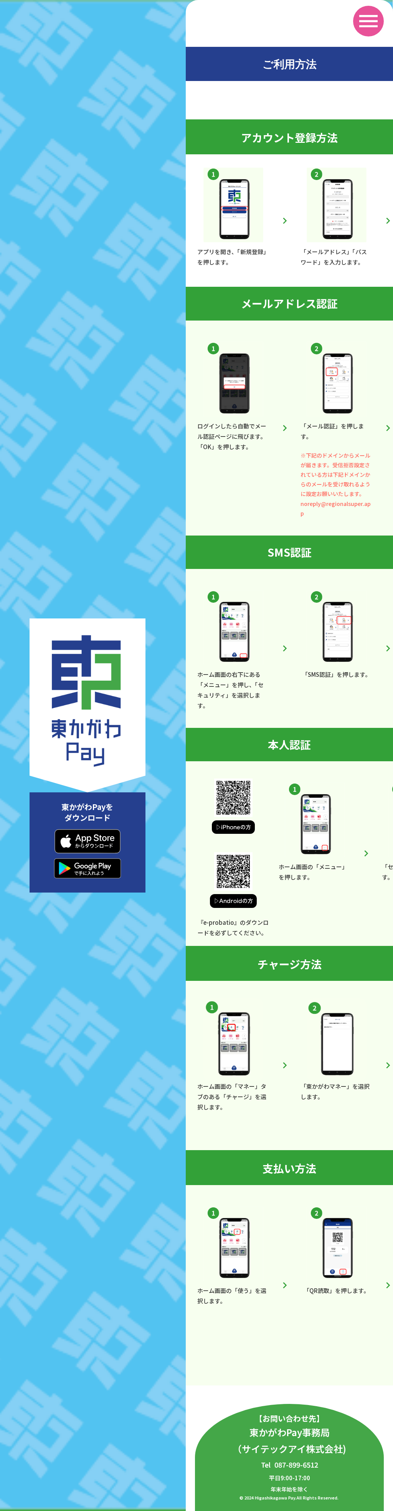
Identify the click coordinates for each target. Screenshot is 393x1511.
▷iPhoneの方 (233, 827)
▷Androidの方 (233, 901)
